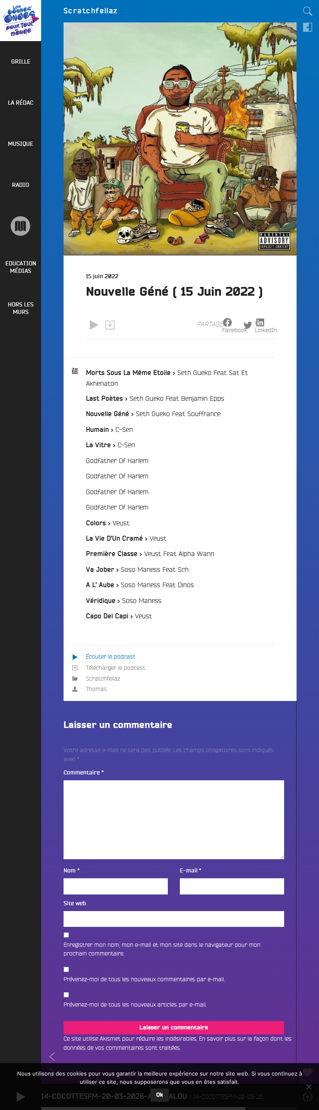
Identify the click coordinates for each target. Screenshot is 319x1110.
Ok (159, 1095)
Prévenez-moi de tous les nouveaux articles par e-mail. (135, 1004)
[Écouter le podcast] (94, 325)
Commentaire (84, 772)
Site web (75, 903)
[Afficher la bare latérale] (308, 27)
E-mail (190, 870)
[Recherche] (308, 11)
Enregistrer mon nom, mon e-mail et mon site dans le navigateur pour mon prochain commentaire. (162, 949)
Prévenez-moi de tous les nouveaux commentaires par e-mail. (144, 979)
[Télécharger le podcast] (110, 325)
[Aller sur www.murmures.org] (20, 226)
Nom (72, 870)
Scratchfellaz (103, 678)
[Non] (308, 1087)
